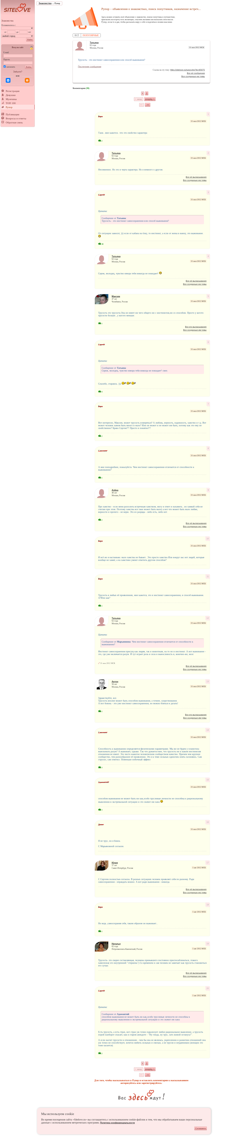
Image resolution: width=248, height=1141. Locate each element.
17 (207, 863)
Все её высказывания (196, 177)
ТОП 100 (11, 103)
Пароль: (6, 59)
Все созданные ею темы (193, 76)
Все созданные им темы (194, 330)
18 (207, 905)
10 (207, 538)
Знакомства (7, 20)
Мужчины (11, 99)
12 (207, 618)
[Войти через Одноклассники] (27, 80)
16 (207, 822)
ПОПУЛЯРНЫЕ (91, 35)
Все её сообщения (196, 73)
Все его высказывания (195, 327)
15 (207, 780)
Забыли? (17, 71)
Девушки (11, 95)
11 (208, 576)
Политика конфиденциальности (117, 1123)
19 (207, 944)
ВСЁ (77, 35)
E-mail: (6, 52)
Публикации (12, 114)
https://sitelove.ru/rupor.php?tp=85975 (187, 70)
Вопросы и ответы (16, 118)
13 (207, 681)
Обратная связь (14, 122)
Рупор (9, 107)
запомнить (10, 67)
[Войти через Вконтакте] (8, 80)
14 (207, 730)
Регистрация (12, 91)
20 (207, 988)
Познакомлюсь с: (8, 25)
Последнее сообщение (89, 66)
